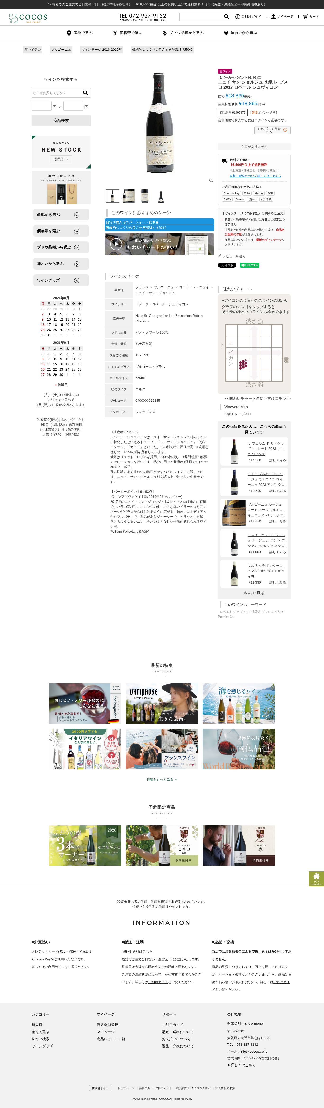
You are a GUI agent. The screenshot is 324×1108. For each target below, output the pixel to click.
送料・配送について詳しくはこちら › (255, 176)
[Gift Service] (61, 187)
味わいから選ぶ (244, 33)
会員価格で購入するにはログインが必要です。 (253, 120)
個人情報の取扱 (225, 1088)
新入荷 (37, 1025)
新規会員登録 (107, 1025)
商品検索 (61, 120)
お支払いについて (176, 1039)
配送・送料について (178, 1032)
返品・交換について (178, 1046)
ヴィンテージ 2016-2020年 (101, 49)
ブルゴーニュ (61, 49)
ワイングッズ (42, 1046)
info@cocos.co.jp (254, 1051)
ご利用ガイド (251, 16)
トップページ (125, 1088)
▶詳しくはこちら (241, 1065)
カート (314, 16)
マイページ (285, 16)
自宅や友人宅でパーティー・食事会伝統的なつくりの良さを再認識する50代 (136, 225)
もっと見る (254, 593)
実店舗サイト (100, 1088)
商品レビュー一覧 (111, 1039)
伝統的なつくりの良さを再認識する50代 (162, 49)
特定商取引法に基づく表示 (193, 1088)
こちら (148, 951)
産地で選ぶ (32, 49)
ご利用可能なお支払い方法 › (241, 187)
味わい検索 (40, 1039)
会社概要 (144, 1088)
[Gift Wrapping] (61, 152)
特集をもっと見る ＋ (162, 779)
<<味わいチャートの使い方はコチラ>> (258, 398)
